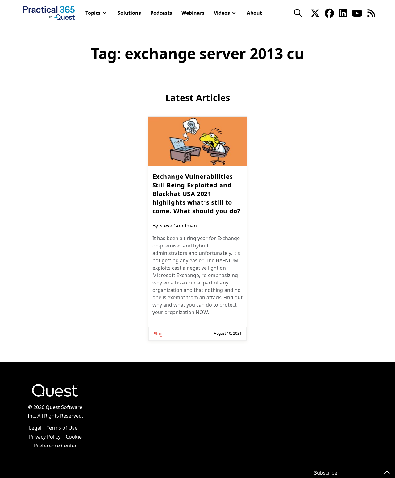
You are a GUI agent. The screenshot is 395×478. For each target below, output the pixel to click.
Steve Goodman (178, 225)
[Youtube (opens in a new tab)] (357, 12)
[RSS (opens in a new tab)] (371, 12)
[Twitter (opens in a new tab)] (315, 12)
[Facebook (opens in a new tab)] (329, 12)
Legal (35, 427)
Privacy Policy (44, 436)
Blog (158, 334)
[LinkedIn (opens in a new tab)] (342, 12)
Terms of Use (62, 427)
